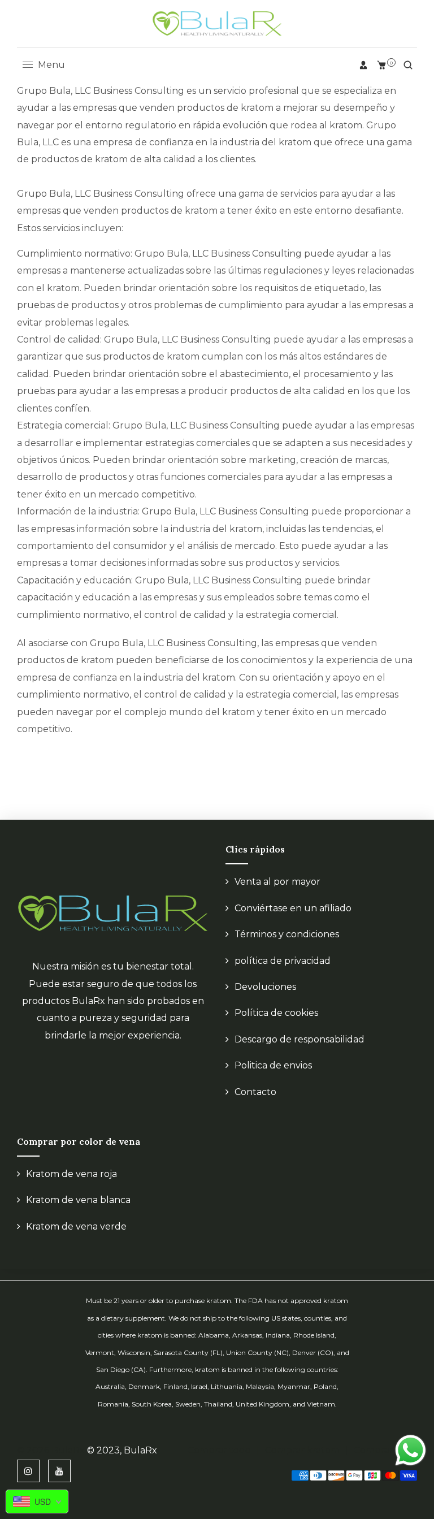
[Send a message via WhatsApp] (410, 1450)
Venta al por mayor (277, 881)
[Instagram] (28, 1471)
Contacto (255, 1092)
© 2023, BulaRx (122, 1450)
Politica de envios (273, 1065)
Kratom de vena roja (71, 1174)
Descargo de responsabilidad (299, 1039)
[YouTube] (59, 1471)
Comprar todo (219, 1450)
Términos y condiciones (287, 934)
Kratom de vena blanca (78, 1200)
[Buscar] (408, 65)
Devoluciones (265, 986)
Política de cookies (276, 1012)
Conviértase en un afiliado (293, 908)
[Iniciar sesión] (363, 65)
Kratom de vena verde (76, 1226)
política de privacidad (283, 960)
